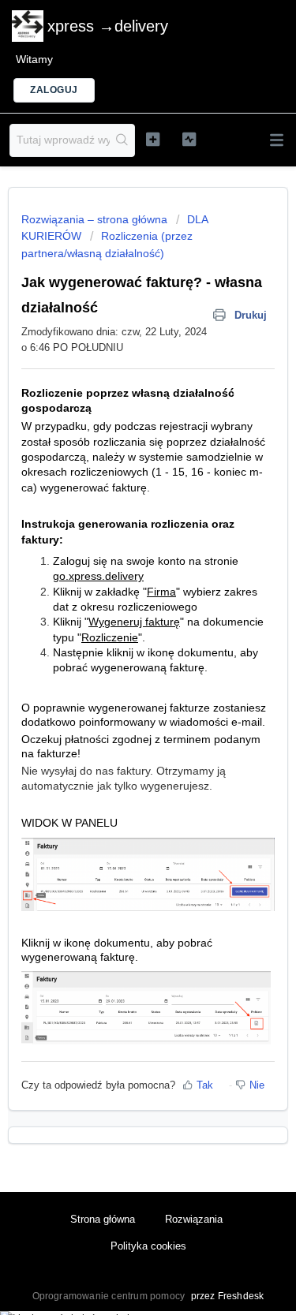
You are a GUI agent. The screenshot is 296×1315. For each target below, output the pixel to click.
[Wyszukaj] (122, 140)
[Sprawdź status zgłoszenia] (189, 139)
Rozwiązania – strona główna (95, 219)
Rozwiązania (194, 1219)
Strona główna (102, 1219)
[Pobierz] (119, 656)
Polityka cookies (148, 1246)
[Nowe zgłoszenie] (153, 139)
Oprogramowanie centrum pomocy (110, 1296)
